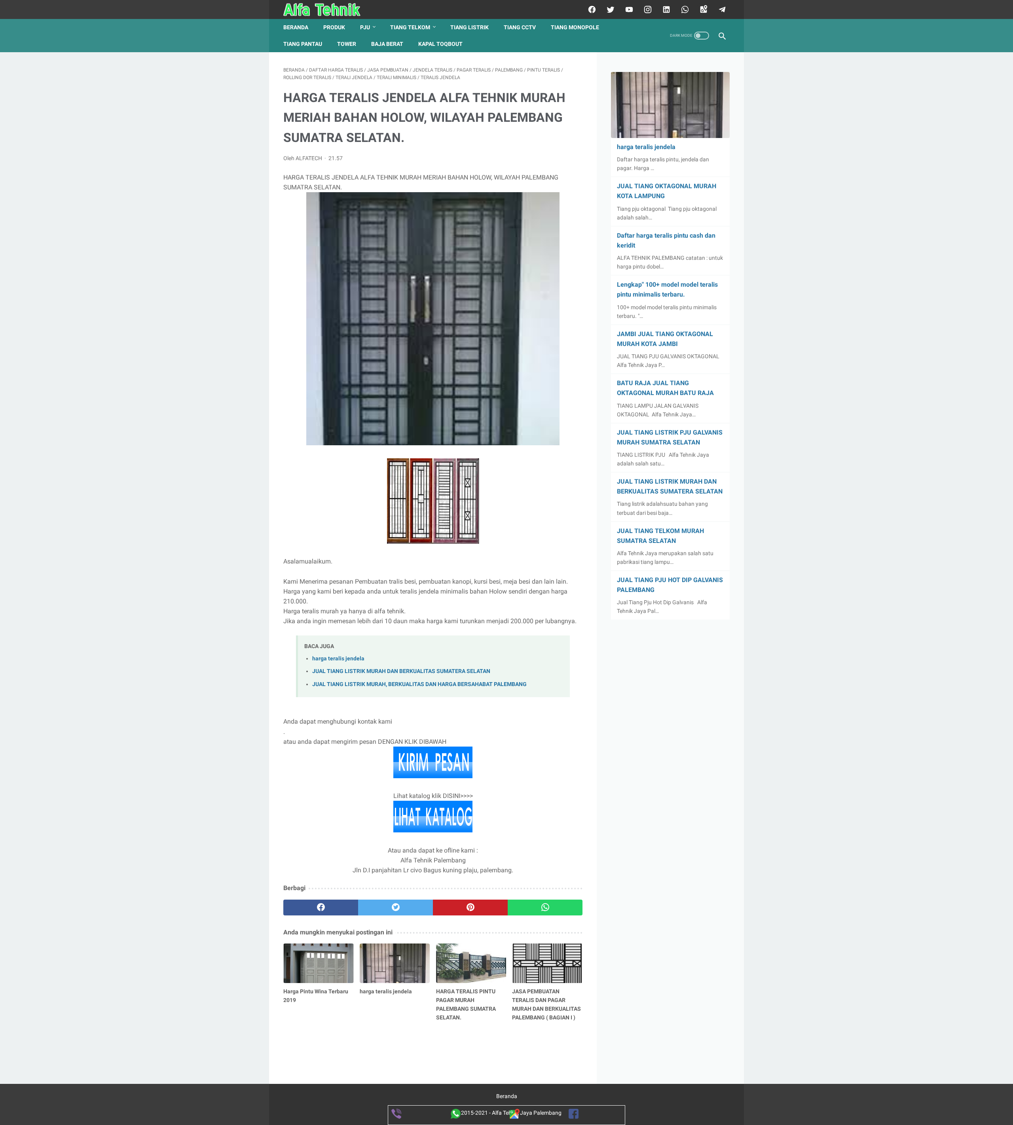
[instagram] (646, 9)
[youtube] (628, 9)
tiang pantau (302, 44)
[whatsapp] (683, 9)
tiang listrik (469, 27)
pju (365, 27)
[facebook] (590, 9)
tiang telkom (410, 27)
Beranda (295, 27)
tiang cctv (520, 27)
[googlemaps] (702, 9)
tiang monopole (575, 27)
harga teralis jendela (338, 658)
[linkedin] (665, 9)
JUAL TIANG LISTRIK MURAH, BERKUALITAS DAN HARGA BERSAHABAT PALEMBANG (419, 684)
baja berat (387, 44)
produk (334, 27)
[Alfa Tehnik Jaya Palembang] (327, 9)
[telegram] (721, 9)
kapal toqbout (440, 44)
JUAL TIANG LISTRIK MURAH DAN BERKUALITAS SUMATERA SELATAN (401, 671)
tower (346, 44)
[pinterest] (470, 907)
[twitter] (609, 9)
